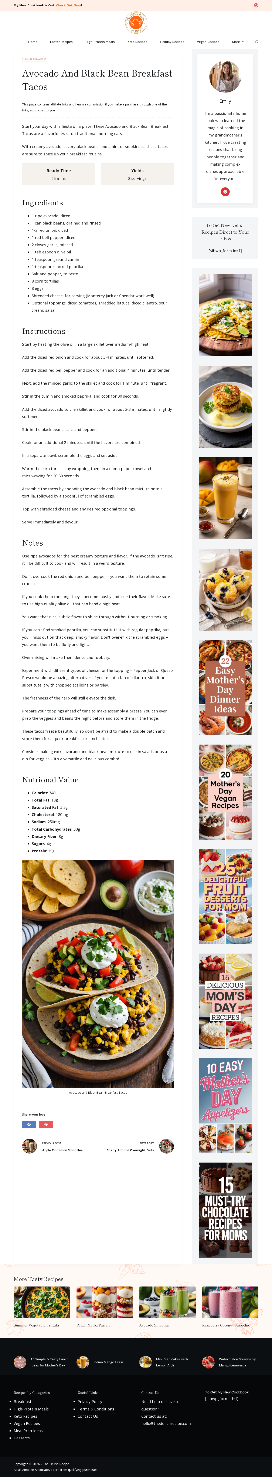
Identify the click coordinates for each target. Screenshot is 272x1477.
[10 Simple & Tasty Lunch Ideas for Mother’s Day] (20, 1362)
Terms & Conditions (96, 1409)
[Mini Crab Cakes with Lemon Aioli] (145, 1362)
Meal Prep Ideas (28, 1430)
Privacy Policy (90, 1401)
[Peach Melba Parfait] (104, 1302)
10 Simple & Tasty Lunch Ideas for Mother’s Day (49, 1362)
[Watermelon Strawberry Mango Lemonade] (208, 1362)
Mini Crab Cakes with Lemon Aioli (172, 1362)
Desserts (22, 1437)
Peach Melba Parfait (93, 1325)
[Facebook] (29, 1124)
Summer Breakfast (34, 59)
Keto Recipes (137, 42)
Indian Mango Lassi (108, 1362)
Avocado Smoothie (154, 1325)
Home (32, 42)
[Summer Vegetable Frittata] (42, 1302)
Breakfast (22, 1401)
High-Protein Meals (100, 42)
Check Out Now (68, 5)
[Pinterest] (256, 5)
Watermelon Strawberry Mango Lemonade (237, 1362)
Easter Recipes (61, 42)
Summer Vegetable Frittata (36, 1325)
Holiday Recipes (172, 42)
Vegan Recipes (208, 42)
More (236, 42)
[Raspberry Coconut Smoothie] (230, 1302)
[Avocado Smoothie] (167, 1302)
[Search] (256, 41)
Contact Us (88, 1416)
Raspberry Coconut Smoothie (226, 1325)
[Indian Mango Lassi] (82, 1362)
